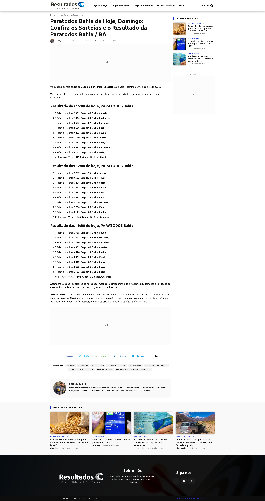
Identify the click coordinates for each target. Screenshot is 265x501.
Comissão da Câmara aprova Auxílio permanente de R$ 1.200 (200, 43)
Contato (179, 498)
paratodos (71, 365)
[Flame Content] (81, 478)
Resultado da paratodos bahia (156, 365)
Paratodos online (135, 365)
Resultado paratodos (104, 369)
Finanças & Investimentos (197, 23)
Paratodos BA (83, 365)
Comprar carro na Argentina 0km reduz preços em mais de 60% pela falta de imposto (194, 442)
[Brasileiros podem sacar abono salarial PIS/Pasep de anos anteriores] (179, 59)
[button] (207, 5)
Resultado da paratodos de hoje (81, 369)
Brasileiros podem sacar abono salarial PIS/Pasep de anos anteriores (200, 58)
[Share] (191, 481)
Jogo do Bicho (62, 15)
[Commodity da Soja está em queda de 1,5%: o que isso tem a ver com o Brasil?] (179, 29)
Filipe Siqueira (63, 41)
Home (52, 15)
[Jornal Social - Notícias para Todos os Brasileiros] (67, 5)
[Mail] (184, 481)
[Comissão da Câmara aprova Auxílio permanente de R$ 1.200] (179, 44)
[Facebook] (176, 481)
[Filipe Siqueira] (52, 41)
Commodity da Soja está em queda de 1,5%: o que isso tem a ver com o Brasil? (200, 28)
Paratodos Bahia (76, 15)
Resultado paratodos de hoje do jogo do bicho (133, 369)
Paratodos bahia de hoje (116, 365)
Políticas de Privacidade (195, 498)
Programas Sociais (194, 38)
